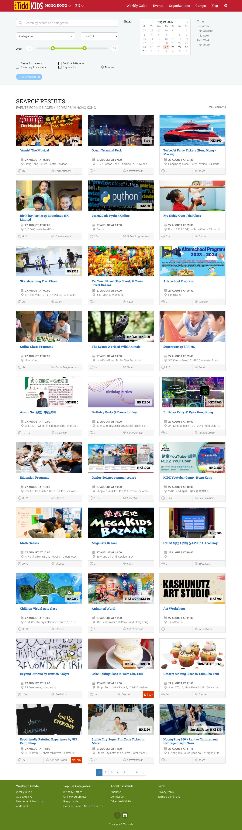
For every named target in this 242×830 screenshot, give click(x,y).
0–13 (25, 498)
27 (166, 47)
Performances (63, 170)
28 (173, 47)
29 (179, 47)
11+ (96, 236)
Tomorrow (203, 26)
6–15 (169, 498)
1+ (95, 759)
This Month (203, 45)
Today (200, 21)
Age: (19, 48)
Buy (151, 694)
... (130, 772)
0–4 (168, 236)
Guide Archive (24, 796)
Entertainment (135, 170)
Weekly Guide (136, 5)
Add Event (22, 806)
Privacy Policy (166, 791)
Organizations (179, 5)
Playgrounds (70, 801)
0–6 (24, 236)
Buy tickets (69, 67)
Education (61, 432)
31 (144, 51)
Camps (200, 5)
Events (158, 5)
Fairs (130, 301)
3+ (23, 170)
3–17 (97, 498)
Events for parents (31, 63)
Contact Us (117, 796)
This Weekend (205, 30)
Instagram (125, 815)
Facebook (117, 815)
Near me (110, 67)
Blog (214, 5)
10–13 (26, 432)
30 (186, 47)
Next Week (203, 40)
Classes (203, 236)
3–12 (25, 629)
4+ (167, 301)
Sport (58, 301)
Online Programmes (138, 236)
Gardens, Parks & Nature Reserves (83, 806)
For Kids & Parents (74, 63)
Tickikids (128, 824)
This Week (203, 35)
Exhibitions (61, 694)
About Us (116, 791)
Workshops (205, 629)
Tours (202, 170)
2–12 (25, 563)
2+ (95, 432)
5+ (23, 367)
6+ (95, 367)
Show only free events (33, 67)
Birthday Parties (72, 791)
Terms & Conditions (169, 796)
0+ (95, 170)
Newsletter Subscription (30, 801)
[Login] (226, 6)
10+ (24, 694)
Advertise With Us (121, 801)
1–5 (168, 367)
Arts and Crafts (58, 759)
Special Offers (207, 432)
